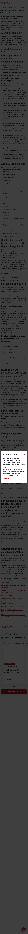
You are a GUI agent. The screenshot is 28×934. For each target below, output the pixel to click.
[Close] (24, 454)
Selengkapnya (7, 478)
